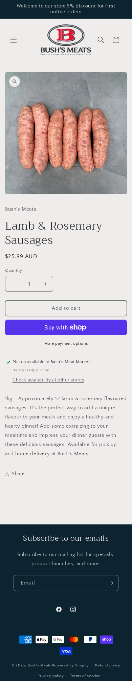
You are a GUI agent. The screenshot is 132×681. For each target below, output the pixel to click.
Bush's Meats (39, 665)
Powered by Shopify (70, 665)
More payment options (66, 343)
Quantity (13, 270)
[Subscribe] (110, 583)
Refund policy (107, 665)
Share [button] (18, 474)
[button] (13, 39)
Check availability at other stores (48, 380)
